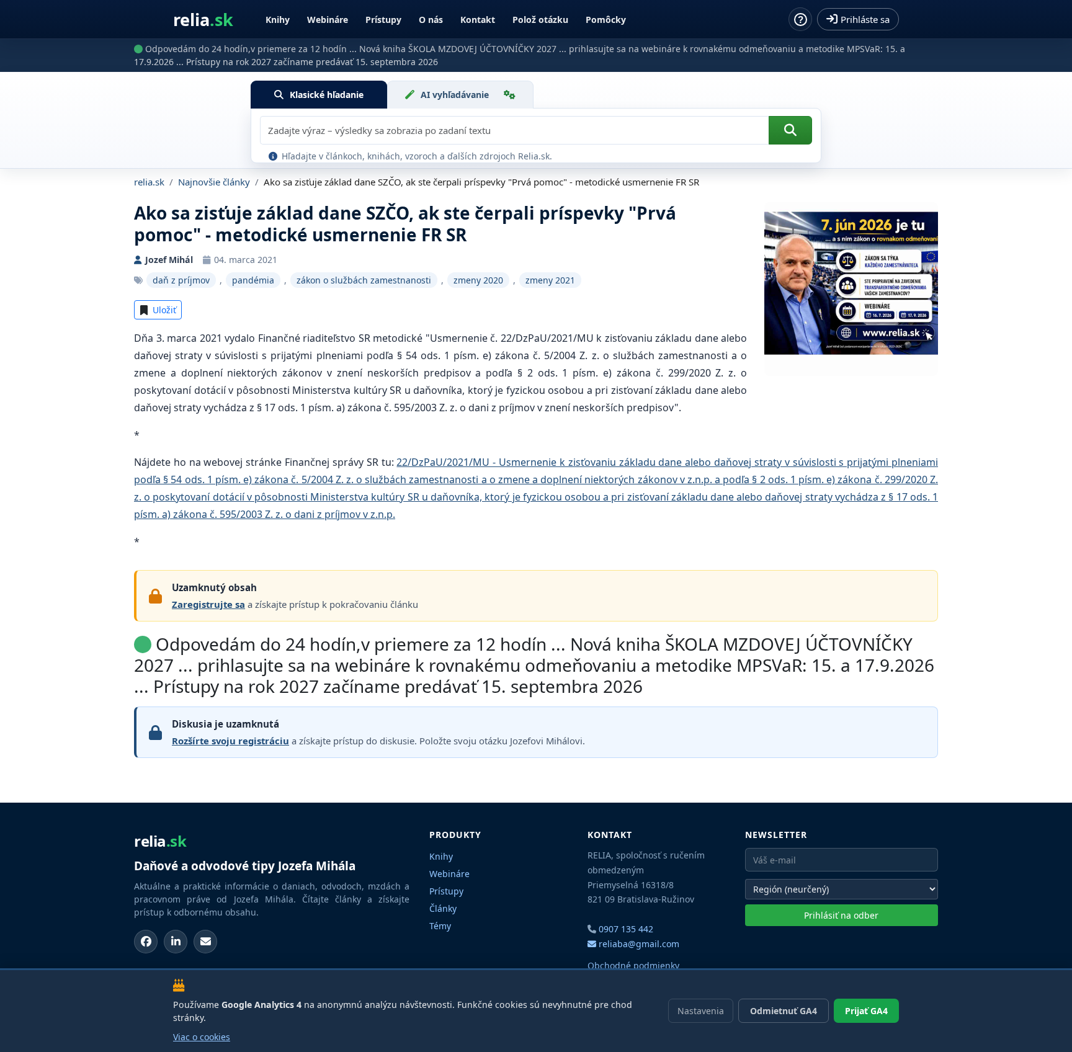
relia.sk (149, 182)
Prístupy (383, 19)
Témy (440, 926)
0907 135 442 (626, 929)
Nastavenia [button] (700, 1011)
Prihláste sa (865, 19)
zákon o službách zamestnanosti (364, 280)
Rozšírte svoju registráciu (230, 740)
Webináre (327, 19)
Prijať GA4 (866, 1011)
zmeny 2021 (550, 280)
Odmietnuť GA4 (783, 1011)
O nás (431, 19)
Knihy (278, 19)
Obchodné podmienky (633, 965)
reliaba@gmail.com (637, 944)
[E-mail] (205, 941)
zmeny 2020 (478, 280)
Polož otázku (540, 19)
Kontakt (477, 19)
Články (443, 908)
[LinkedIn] (175, 941)
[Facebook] (146, 941)
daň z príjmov (181, 280)
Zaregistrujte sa (208, 604)
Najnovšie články (214, 182)
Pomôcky (606, 19)
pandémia (253, 280)
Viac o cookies (201, 1037)
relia (203, 19)
